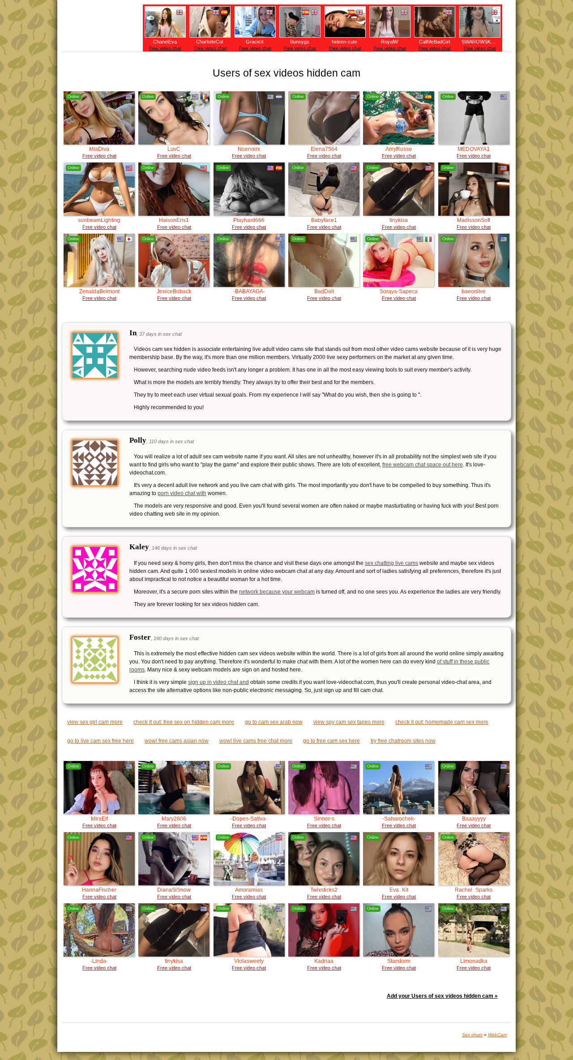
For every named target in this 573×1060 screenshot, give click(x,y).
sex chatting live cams (391, 563)
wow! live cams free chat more (255, 741)
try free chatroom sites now (403, 741)
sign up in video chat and (218, 682)
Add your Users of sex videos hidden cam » (442, 996)
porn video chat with (182, 493)
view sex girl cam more (95, 722)
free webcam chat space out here (422, 465)
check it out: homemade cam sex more (441, 722)
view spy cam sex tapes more (349, 722)
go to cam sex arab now (274, 722)
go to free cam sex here (331, 741)
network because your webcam (277, 592)
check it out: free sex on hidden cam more (183, 722)
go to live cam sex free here (100, 741)
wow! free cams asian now (177, 741)
